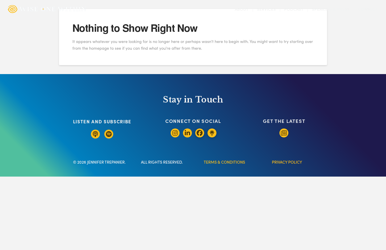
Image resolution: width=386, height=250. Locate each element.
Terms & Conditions (224, 162)
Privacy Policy (287, 162)
